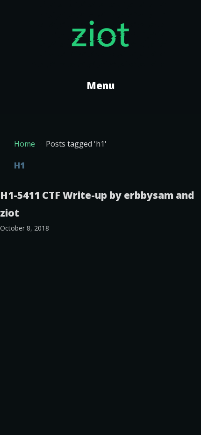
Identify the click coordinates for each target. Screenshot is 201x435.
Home (24, 144)
